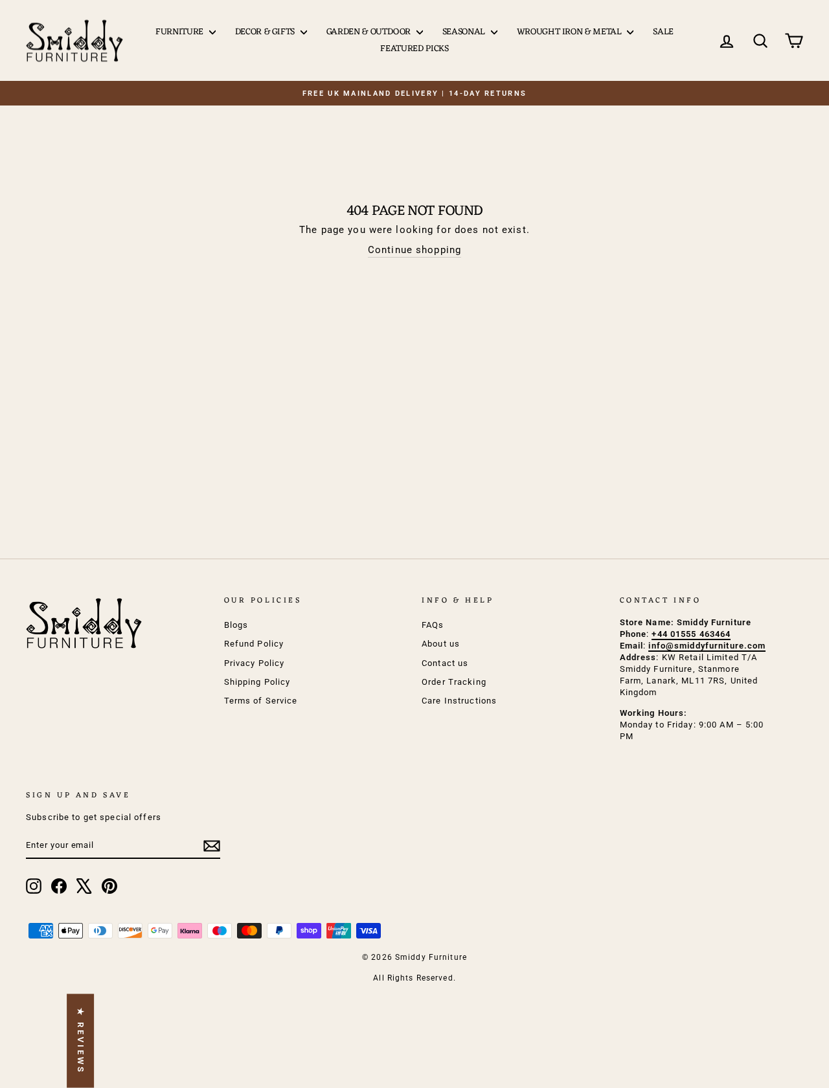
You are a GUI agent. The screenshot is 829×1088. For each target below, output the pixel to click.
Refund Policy (254, 644)
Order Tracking (454, 682)
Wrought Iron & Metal (570, 32)
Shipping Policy (257, 682)
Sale (663, 32)
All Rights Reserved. (414, 978)
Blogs (236, 625)
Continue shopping (414, 250)
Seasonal (465, 32)
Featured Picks (414, 49)
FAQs (433, 625)
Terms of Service (261, 700)
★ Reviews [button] (80, 1041)
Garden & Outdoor (369, 32)
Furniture (180, 32)
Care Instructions (459, 700)
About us (441, 644)
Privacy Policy (254, 663)
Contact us (445, 663)
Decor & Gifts (266, 32)
